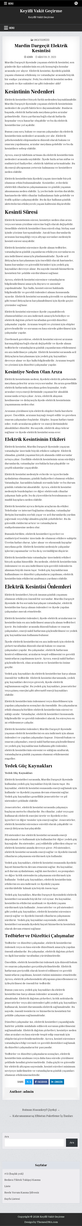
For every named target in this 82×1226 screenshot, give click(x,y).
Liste (7, 1186)
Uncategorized (41, 39)
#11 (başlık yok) (13, 1173)
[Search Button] (76, 3)
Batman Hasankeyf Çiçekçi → (41, 1109)
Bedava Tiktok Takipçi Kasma (22, 1179)
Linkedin (58, 1081)
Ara (6, 1136)
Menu (11, 3)
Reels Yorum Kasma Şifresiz (21, 1192)
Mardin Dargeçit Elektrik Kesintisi (41, 48)
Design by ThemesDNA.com (41, 1222)
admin (30, 57)
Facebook (42, 1081)
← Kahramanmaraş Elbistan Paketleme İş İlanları (41, 1116)
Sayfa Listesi (12, 1198)
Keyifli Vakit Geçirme (41, 11)
